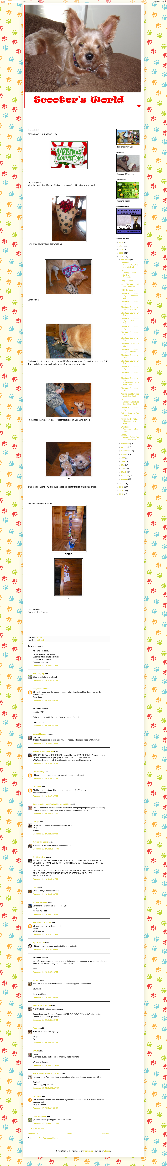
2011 (121, 491)
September (126, 451)
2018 (121, 242)
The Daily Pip (39, 674)
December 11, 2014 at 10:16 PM (46, 1065)
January (124, 479)
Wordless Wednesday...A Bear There (130, 429)
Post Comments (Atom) (48, 1138)
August (124, 454)
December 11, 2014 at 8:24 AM (45, 779)
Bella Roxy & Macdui (42, 1005)
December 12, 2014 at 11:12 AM (46, 1123)
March (124, 472)
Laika (35, 887)
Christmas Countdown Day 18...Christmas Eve (130, 296)
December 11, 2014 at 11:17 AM (46, 849)
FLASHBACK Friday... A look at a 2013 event (130, 421)
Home (69, 1134)
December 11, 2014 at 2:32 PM (45, 879)
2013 (121, 484)
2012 (121, 487)
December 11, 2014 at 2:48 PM (45, 894)
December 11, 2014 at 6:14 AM (45, 665)
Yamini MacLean (40, 734)
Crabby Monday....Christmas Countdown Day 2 (130, 402)
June (123, 461)
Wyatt (35, 1051)
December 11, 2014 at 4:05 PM (45, 949)
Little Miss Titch (39, 1116)
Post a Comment (37, 1128)
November (125, 444)
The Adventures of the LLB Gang (47, 1073)
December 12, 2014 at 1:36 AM (45, 1108)
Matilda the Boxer (40, 842)
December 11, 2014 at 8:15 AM (45, 764)
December (125, 260)
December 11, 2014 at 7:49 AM (45, 743)
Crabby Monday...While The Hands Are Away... (130, 437)
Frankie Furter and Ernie (43, 751)
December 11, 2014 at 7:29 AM (45, 701)
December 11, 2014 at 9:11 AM (45, 814)
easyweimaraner (40, 689)
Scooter (36, 1028)
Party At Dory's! (127, 281)
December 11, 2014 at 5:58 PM (45, 1020)
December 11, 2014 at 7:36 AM (45, 726)
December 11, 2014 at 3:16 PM (45, 914)
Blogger (107, 1151)
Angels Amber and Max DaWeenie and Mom (52, 804)
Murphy (36, 980)
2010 (121, 494)
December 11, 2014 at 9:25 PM (45, 1043)
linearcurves (88, 1151)
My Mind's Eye (39, 857)
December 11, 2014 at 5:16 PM (45, 972)
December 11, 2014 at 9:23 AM (45, 834)
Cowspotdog (38, 772)
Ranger (36, 822)
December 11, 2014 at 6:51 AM (45, 680)
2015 (121, 253)
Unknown (37, 787)
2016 (121, 249)
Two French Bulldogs (42, 922)
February (125, 476)
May (123, 465)
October (124, 447)
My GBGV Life (39, 943)
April (123, 468)
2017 (121, 246)
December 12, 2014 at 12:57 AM (46, 1088)
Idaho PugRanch (40, 902)
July (123, 458)
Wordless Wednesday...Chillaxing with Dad (129, 265)
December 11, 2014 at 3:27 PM (45, 934)
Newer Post (33, 1134)
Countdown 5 (39, 640)
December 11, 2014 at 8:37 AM (45, 796)
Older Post (105, 1134)
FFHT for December (129, 290)
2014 (121, 256)
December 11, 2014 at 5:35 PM (45, 997)
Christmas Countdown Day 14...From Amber (130, 321)
